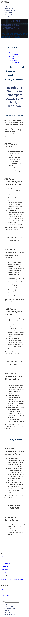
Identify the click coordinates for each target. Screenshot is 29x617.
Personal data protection (8, 592)
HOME (5, 6)
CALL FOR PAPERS (9, 10)
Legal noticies (5, 589)
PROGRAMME (8, 12)
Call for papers (5, 563)
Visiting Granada (6, 573)
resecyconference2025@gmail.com (12, 579)
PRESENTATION (8, 8)
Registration (4, 569)
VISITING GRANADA (9, 16)
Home (2, 556)
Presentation (5, 560)
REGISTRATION (8, 14)
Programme (4, 566)
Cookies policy (5, 595)
